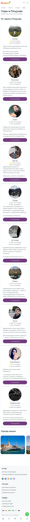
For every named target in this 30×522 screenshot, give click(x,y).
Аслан (15, 39)
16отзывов (16, 41)
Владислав (15, 403)
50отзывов (17, 323)
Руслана (15, 80)
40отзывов (17, 202)
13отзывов (16, 364)
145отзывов (18, 82)
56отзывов (17, 283)
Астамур (15, 240)
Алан (15, 120)
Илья (15, 321)
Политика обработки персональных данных (14, 474)
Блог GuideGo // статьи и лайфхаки (10, 515)
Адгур (15, 161)
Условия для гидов (7, 503)
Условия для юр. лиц (8, 506)
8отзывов (16, 405)
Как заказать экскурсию (9, 487)
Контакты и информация (9, 472)
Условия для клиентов (8, 492)
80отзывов (16, 163)
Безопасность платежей (9, 490)
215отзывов (18, 122)
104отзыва (17, 242)
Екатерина (15, 362)
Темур (15, 200)
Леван (15, 281)
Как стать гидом (6, 501)
